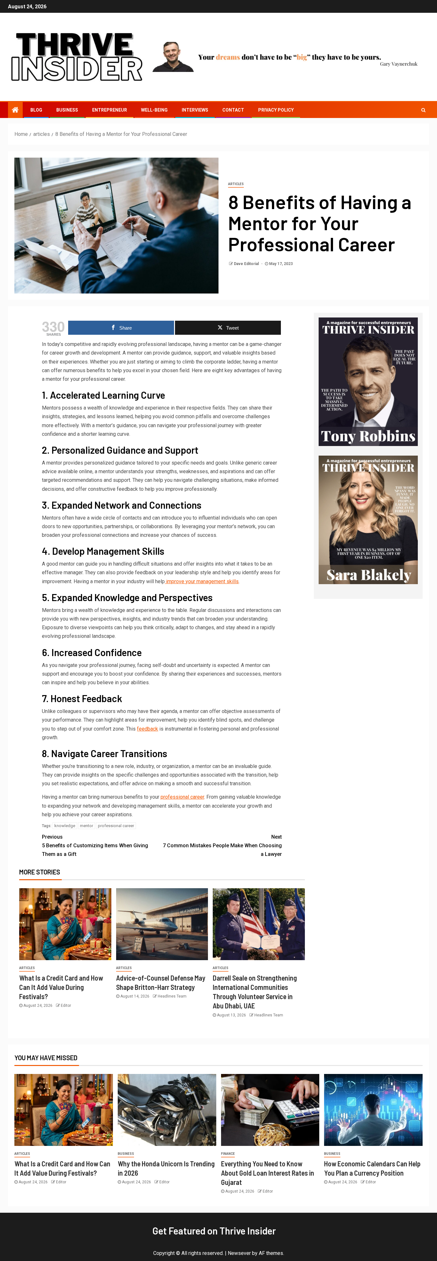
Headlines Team (172, 996)
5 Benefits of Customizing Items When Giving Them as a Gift (95, 845)
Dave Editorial (247, 264)
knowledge (64, 825)
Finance (228, 1153)
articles (236, 184)
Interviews (195, 110)
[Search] (423, 110)
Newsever (239, 1253)
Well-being (154, 110)
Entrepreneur (109, 110)
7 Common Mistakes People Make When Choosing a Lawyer (222, 845)
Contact (233, 110)
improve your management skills (202, 581)
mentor (86, 825)
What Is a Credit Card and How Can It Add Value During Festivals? (61, 987)
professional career (182, 797)
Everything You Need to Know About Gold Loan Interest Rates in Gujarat (267, 1173)
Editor (66, 1005)
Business (67, 110)
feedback (147, 729)
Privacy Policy (276, 110)
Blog (36, 110)
